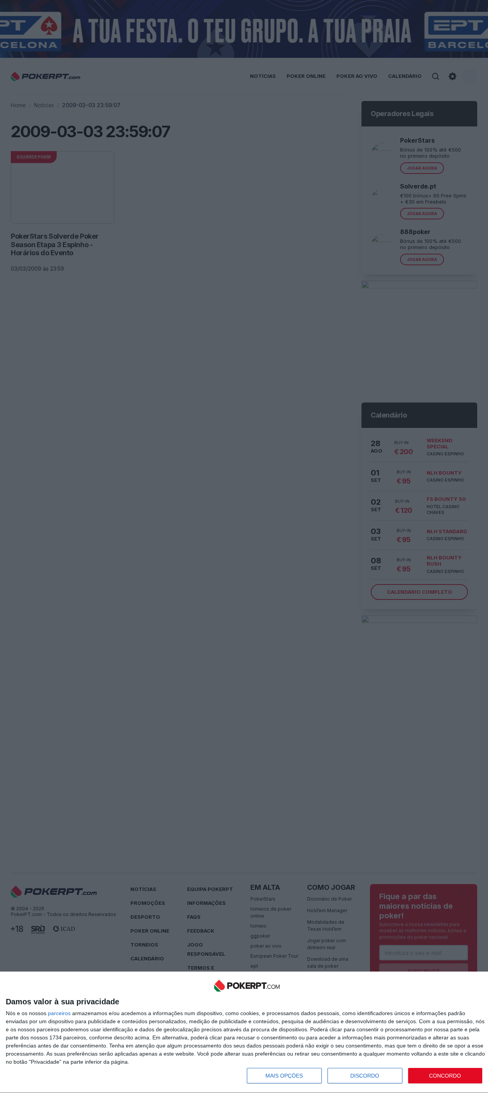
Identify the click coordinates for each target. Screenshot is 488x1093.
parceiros (59, 1013)
